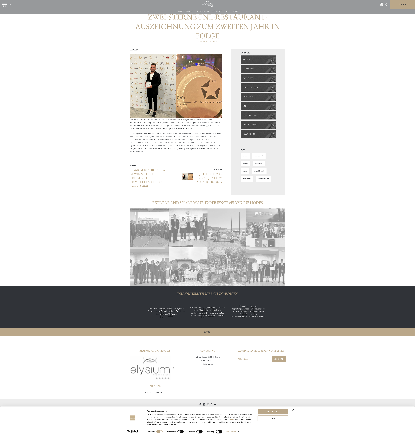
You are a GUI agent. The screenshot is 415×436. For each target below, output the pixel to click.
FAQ (227, 11)
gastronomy (258, 163)
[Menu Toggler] (4, 3)
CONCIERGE (217, 11)
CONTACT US (207, 350)
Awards (246, 59)
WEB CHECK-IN (203, 11)
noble (245, 171)
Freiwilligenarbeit (251, 87)
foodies (245, 163)
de (10, 4)
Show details (231, 432)
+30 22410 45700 (209, 360)
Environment (249, 69)
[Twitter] (208, 404)
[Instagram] (204, 404)
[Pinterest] (211, 404)
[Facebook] (200, 404)
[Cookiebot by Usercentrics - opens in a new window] (132, 431)
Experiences (248, 78)
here (232, 419)
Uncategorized (250, 115)
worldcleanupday (263, 179)
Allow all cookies (273, 412)
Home (199, 41)
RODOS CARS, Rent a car (154, 393)
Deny (273, 418)
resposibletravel (259, 171)
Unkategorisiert (250, 125)
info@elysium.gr (207, 364)
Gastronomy (213, 41)
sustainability (247, 179)
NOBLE (235, 11)
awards (245, 156)
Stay (244, 106)
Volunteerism (249, 134)
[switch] (180, 431)
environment (259, 156)
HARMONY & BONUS (185, 11)
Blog (205, 41)
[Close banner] (293, 410)
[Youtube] (215, 404)
